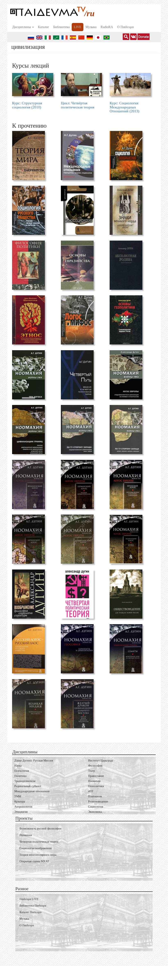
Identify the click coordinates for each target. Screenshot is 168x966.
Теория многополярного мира (37, 854)
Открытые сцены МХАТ (34, 861)
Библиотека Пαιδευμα (32, 905)
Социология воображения (35, 848)
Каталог (43, 27)
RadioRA (107, 27)
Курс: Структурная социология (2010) (27, 105)
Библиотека (61, 27)
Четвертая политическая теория (38, 841)
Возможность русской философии (40, 828)
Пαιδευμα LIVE (29, 899)
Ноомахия (25, 835)
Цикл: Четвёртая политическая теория (77, 105)
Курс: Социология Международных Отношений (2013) (124, 107)
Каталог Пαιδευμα (30, 912)
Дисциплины (22, 27)
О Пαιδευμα (125, 27)
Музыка (90, 27)
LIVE (77, 27)
